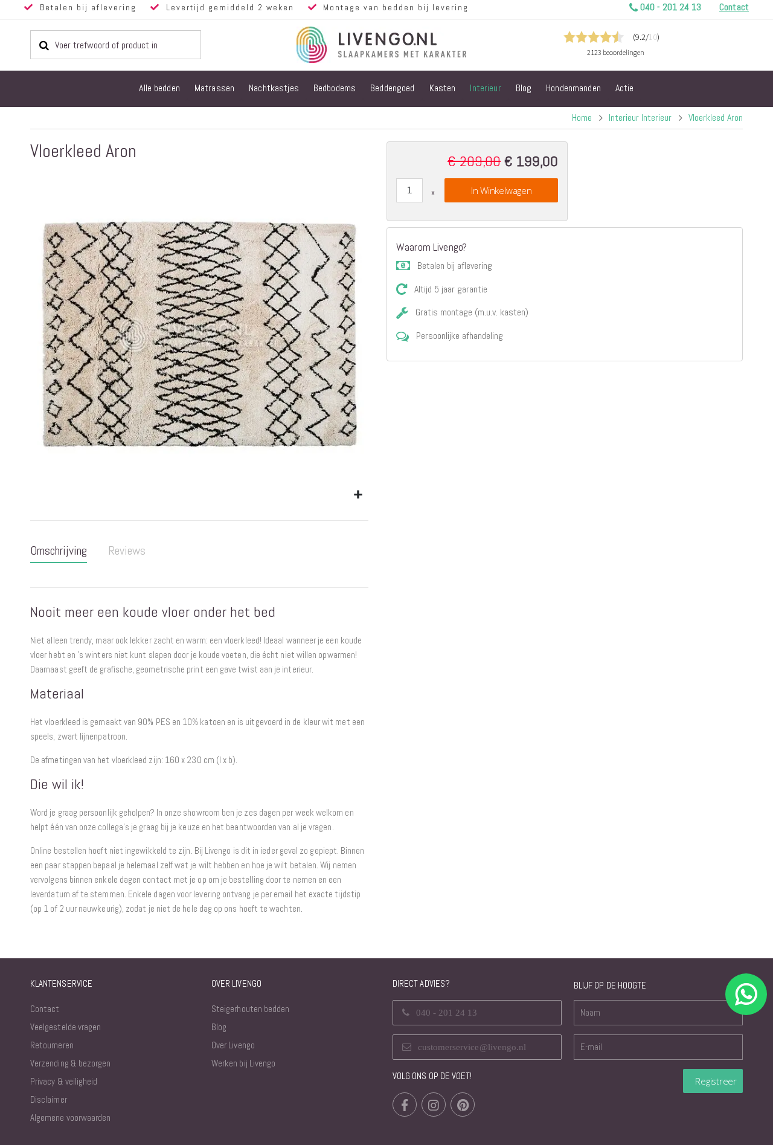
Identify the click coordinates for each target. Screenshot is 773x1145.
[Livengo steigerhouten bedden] (411, 45)
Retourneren (52, 1045)
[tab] (58, 551)
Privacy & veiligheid (63, 1081)
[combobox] (115, 44)
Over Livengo (233, 1045)
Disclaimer (48, 1099)
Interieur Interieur (640, 118)
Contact (44, 1008)
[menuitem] (159, 89)
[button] (357, 495)
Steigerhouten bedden (250, 1008)
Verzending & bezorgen (70, 1063)
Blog (218, 1027)
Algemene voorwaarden (70, 1117)
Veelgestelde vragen (65, 1027)
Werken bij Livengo (243, 1063)
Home (582, 117)
